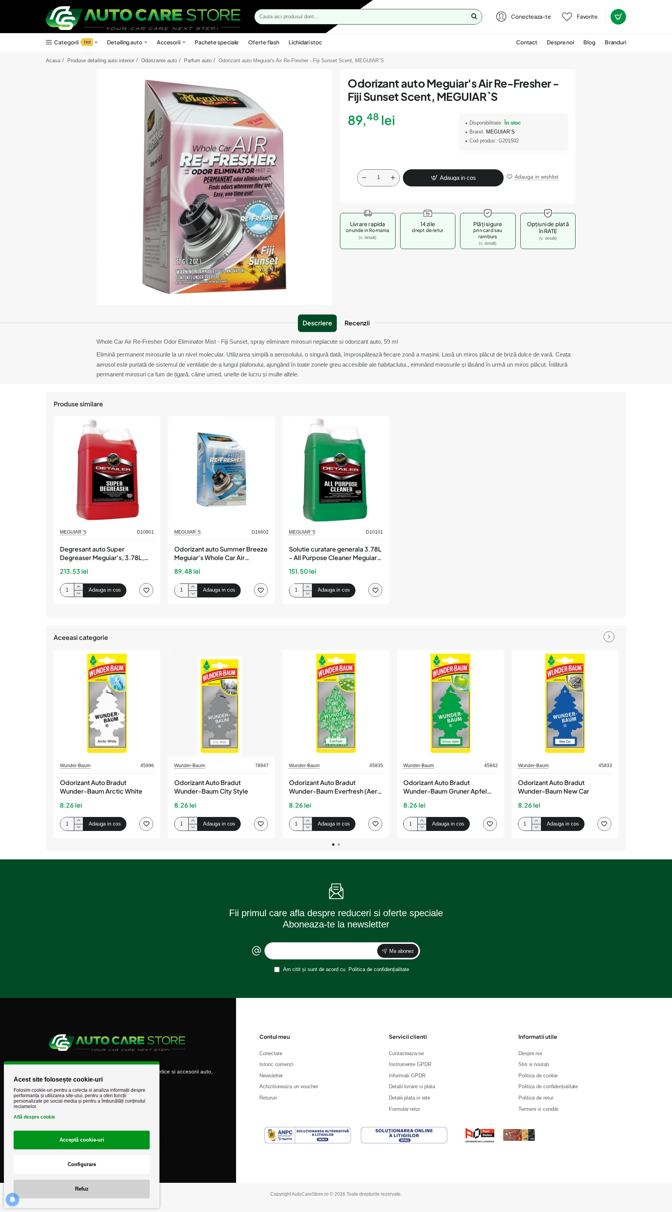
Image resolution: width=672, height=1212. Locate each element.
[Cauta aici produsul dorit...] (474, 16)
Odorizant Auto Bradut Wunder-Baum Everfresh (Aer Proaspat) (333, 787)
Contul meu (274, 1036)
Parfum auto (198, 60)
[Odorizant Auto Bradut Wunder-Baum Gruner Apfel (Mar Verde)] (450, 703)
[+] (392, 178)
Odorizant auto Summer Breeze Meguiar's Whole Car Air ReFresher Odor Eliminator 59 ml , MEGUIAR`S (221, 554)
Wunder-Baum (75, 765)
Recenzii (357, 323)
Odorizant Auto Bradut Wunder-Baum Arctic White (101, 786)
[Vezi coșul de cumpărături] (618, 17)
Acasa (53, 60)
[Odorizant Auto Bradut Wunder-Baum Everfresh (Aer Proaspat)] (336, 703)
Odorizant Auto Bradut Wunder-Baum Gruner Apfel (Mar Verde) (445, 787)
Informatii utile (537, 1036)
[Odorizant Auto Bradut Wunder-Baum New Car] (565, 703)
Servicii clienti (408, 1036)
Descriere (317, 323)
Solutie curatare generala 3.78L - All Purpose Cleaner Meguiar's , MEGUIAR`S (335, 554)
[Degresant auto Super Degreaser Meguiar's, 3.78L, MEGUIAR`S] (107, 469)
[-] (364, 178)
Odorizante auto (159, 60)
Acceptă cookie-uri (82, 1140)
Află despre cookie (34, 1117)
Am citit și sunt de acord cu (345, 969)
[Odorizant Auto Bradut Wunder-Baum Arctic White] (107, 703)
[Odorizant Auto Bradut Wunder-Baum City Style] (221, 703)
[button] (453, 177)
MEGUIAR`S (500, 132)
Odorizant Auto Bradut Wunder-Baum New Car (553, 786)
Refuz (82, 1189)
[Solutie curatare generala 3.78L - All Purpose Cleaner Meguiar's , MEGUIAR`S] (336, 469)
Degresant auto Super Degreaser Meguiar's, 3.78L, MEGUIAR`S (102, 554)
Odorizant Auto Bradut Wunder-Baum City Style (211, 786)
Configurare (82, 1164)
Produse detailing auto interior (100, 60)
